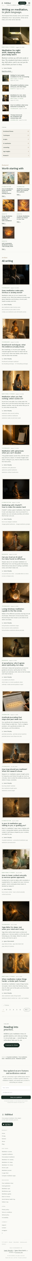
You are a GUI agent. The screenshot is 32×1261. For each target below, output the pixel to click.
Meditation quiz (6, 1188)
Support (4, 1225)
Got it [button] (23, 1257)
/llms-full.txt (16, 1242)
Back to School (6, 1196)
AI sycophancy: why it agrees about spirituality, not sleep (13, 664)
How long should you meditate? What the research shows (14, 770)
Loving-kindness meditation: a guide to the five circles (13, 610)
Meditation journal (10, 1058)
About (3, 1141)
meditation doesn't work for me (9, 998)
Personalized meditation (8, 1157)
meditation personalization (9, 842)
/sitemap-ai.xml (23, 1242)
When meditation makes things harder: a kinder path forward (14, 980)
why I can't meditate (23, 998)
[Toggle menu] (29, 3)
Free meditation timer (7, 1183)
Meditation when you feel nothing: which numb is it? (12, 398)
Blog (3, 1144)
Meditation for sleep (7, 1162)
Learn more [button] (16, 1253)
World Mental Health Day (8, 1199)
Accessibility (5, 1217)
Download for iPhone (12, 1045)
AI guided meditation (7, 840)
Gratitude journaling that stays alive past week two (12, 718)
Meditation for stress (7, 1165)
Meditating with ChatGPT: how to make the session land (14, 506)
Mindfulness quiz (6, 1191)
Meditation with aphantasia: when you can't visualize (13, 452)
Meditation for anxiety (7, 1159)
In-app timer (5, 1173)
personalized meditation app (20, 840)
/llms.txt (10, 1242)
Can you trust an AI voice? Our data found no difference (13, 558)
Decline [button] (8, 1257)
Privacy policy (5, 1209)
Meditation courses (7, 1151)
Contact (4, 1227)
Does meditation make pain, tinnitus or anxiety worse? (13, 291)
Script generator (6, 1185)
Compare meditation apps (9, 1175)
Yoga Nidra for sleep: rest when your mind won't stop (13, 928)
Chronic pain (5, 1167)
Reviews (4, 1138)
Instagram (4, 1230)
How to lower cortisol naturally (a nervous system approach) (14, 876)
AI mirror (4, 1244)
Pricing (3, 1136)
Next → (27, 1009)
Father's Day (5, 1202)
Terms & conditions (7, 1212)
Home (3, 1133)
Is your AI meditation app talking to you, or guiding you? (14, 824)
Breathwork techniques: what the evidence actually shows (13, 346)
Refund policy (5, 1215)
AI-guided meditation (12, 1057)
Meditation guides (21, 1058)
